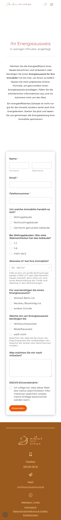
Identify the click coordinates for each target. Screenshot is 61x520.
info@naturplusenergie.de (30, 487)
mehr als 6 (20, 253)
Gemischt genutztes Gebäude (32, 227)
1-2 (15, 243)
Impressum (30, 507)
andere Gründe (23, 308)
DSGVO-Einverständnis (24, 382)
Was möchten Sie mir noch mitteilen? (25, 354)
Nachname (37, 170)
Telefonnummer (20, 193)
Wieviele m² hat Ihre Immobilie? (29, 261)
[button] (5, 514)
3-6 (15, 248)
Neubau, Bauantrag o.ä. (27, 303)
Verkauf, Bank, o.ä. (24, 298)
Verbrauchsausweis (25, 323)
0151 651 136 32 (30, 466)
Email (13, 177)
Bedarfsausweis (23, 329)
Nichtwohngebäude (26, 222)
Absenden (18, 408)
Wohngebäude (23, 217)
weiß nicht (20, 334)
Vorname (14, 170)
